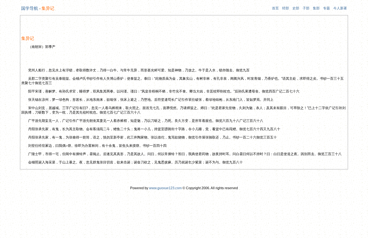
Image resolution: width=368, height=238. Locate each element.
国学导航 (29, 8)
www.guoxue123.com (165, 188)
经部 (285, 8)
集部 (316, 8)
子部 (306, 8)
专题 (326, 8)
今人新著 (340, 8)
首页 (275, 8)
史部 (295, 8)
